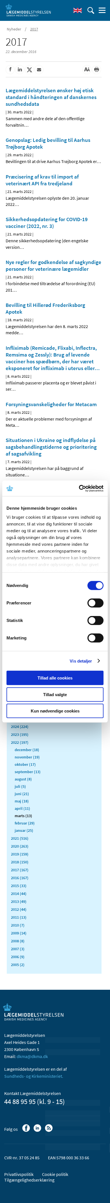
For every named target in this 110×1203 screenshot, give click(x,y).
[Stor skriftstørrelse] (86, 69)
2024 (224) (19, 726)
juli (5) (20, 786)
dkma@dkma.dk (32, 1056)
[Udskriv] (96, 69)
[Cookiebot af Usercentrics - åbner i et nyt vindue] (79, 488)
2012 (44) (19, 909)
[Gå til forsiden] (28, 10)
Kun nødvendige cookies (55, 711)
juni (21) (22, 793)
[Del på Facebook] (10, 69)
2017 (34, 29)
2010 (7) (18, 925)
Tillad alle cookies (55, 678)
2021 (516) (19, 838)
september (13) (28, 771)
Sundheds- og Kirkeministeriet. (33, 1076)
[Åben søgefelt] (90, 10)
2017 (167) (19, 869)
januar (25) (24, 830)
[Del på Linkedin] (19, 69)
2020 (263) (19, 846)
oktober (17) (25, 764)
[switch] (95, 603)
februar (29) (25, 823)
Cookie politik (55, 1174)
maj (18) (22, 801)
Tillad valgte (55, 694)
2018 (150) (19, 862)
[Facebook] (26, 1131)
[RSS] (49, 1131)
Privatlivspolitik (19, 1174)
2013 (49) (19, 901)
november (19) (27, 757)
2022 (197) (19, 742)
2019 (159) (19, 854)
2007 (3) (18, 948)
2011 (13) (19, 917)
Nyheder (14, 29)
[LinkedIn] (38, 1131)
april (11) (22, 808)
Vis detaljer (81, 660)
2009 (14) (19, 933)
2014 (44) (19, 893)
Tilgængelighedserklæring (29, 1180)
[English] (77, 10)
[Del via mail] (38, 69)
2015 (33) (19, 885)
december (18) (27, 749)
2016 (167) (19, 877)
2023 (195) (19, 734)
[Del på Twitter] (29, 69)
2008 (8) (18, 941)
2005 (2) (18, 964)
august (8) (23, 779)
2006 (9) (18, 956)
